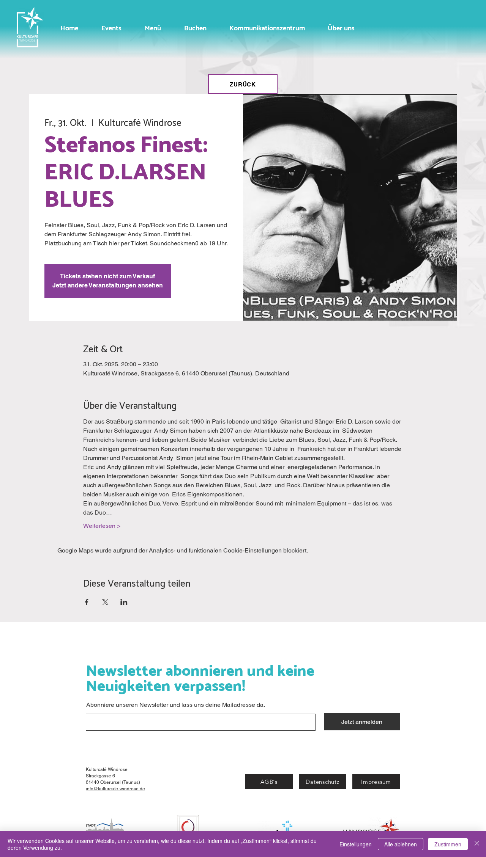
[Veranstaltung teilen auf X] (105, 602)
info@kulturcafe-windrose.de (115, 788)
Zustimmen (447, 844)
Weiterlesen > (101, 525)
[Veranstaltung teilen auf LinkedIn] (124, 602)
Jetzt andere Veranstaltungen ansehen (107, 285)
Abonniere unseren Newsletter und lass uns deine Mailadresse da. (175, 705)
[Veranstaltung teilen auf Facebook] (86, 602)
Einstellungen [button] (355, 844)
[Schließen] (476, 844)
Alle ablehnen (400, 844)
